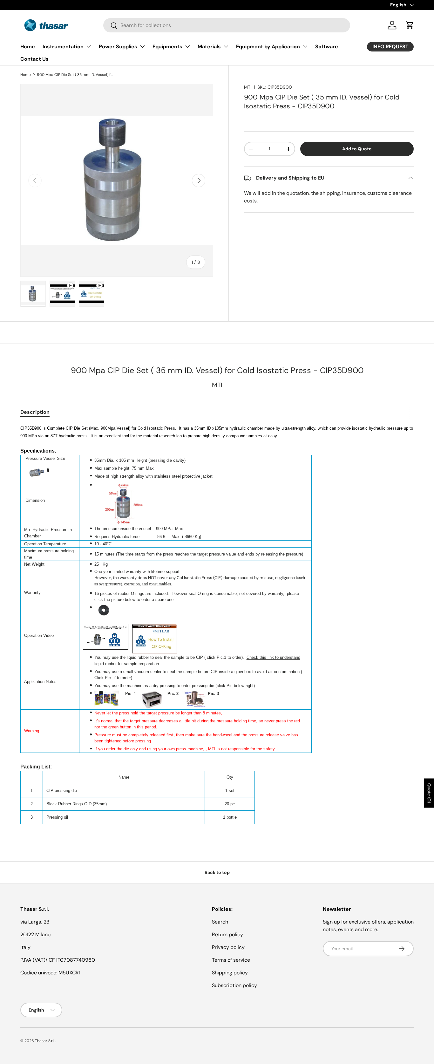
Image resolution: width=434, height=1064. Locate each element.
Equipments (167, 46)
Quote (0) (429, 793)
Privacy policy (228, 947)
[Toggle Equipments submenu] (187, 46)
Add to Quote (356, 149)
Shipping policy (230, 972)
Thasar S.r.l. (45, 1040)
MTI (247, 87)
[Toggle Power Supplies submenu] (142, 46)
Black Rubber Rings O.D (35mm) (76, 803)
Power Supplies (118, 46)
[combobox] (226, 25)
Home (27, 46)
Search (220, 921)
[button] (410, 25)
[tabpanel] (217, 624)
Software (326, 46)
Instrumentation (63, 46)
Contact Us (34, 59)
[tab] (35, 412)
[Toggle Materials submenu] (226, 46)
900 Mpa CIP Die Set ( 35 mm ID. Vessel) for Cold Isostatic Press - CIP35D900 (75, 74)
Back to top (217, 872)
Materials (209, 46)
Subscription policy (234, 985)
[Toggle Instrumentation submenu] (88, 46)
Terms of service (231, 960)
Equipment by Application (268, 46)
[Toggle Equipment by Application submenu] (305, 46)
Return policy (227, 934)
